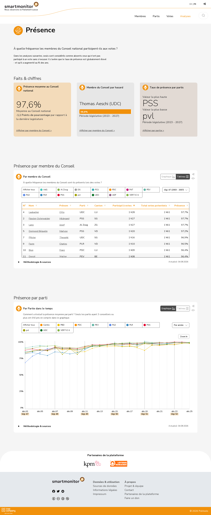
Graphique (166, 176)
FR (195, 4)
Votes (170, 16)
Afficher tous (29, 189)
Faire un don (132, 498)
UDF (114, 195)
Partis (156, 16)
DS (79, 189)
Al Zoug (64, 189)
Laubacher (34, 212)
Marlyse (63, 231)
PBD (62, 325)
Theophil (63, 237)
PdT (131, 189)
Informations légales (105, 490)
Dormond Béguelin (38, 231)
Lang (31, 224)
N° (24, 205)
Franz (62, 250)
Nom (31, 205)
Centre (46, 325)
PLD (28, 195)
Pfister (32, 237)
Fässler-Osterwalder (39, 218)
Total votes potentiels (154, 205)
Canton (98, 205)
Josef (62, 224)
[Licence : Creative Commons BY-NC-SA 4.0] (60, 498)
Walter (63, 256)
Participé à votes (122, 205)
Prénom (63, 205)
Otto (61, 212)
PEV (148, 189)
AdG (45, 189)
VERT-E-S (134, 195)
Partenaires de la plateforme (142, 494)
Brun (31, 250)
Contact (129, 490)
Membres (140, 16)
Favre (31, 243)
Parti (82, 205)
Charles (63, 243)
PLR (45, 195)
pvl (79, 195)
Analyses (185, 16)
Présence (179, 205)
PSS (62, 195)
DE (190, 4)
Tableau (181, 176)
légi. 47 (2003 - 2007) (174, 189)
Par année (178, 325)
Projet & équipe (134, 486)
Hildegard (64, 218)
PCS (97, 189)
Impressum (99, 494)
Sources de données (105, 486)
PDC (114, 189)
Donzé (32, 256)
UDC (97, 195)
